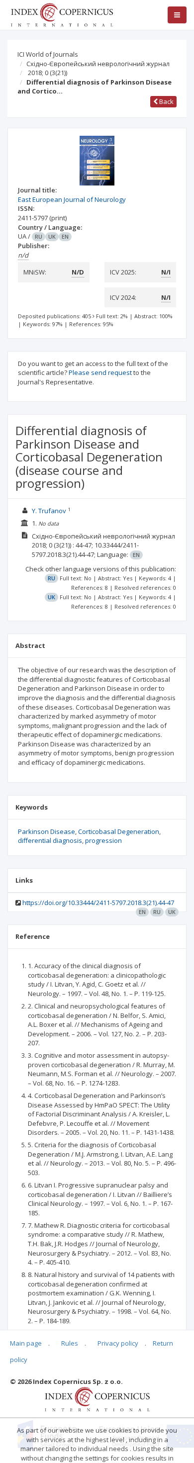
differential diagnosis (50, 840)
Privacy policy (117, 1343)
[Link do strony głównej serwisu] (61, 13)
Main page (26, 1343)
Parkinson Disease (46, 831)
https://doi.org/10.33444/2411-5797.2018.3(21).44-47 (98, 902)
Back (166, 101)
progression (103, 840)
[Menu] (177, 14)
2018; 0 (47, 72)
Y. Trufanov (49, 510)
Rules (69, 1343)
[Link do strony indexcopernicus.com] (97, 1398)
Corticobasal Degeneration (118, 831)
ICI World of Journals (47, 54)
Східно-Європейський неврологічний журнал (98, 63)
